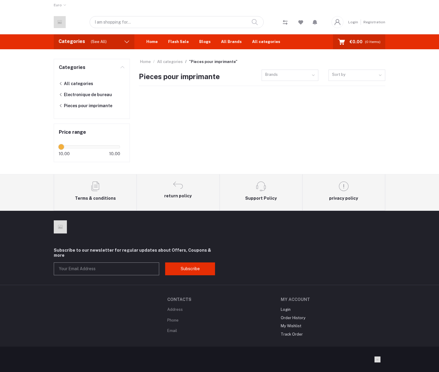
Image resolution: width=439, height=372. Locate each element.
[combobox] (290, 75)
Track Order (292, 334)
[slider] (61, 147)
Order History (293, 318)
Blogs (205, 41)
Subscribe (190, 268)
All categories (266, 41)
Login (353, 22)
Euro (58, 5)
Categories (72, 67)
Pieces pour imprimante (87, 105)
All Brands (231, 41)
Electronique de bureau (87, 94)
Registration (374, 22)
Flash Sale (178, 41)
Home (152, 41)
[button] (315, 22)
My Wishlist (291, 326)
